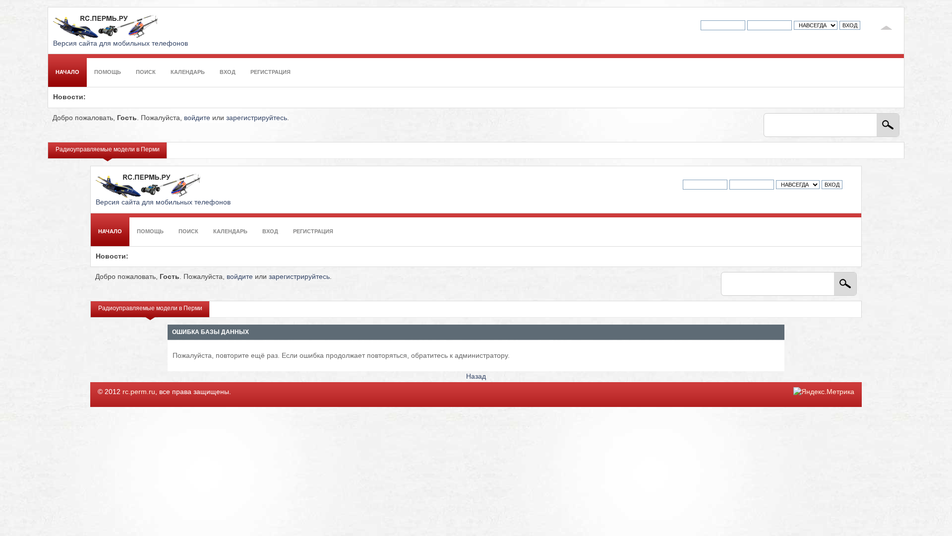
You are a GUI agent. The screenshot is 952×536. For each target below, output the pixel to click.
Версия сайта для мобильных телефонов (120, 43)
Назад (476, 376)
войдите (197, 118)
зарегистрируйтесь (256, 118)
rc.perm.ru (138, 392)
